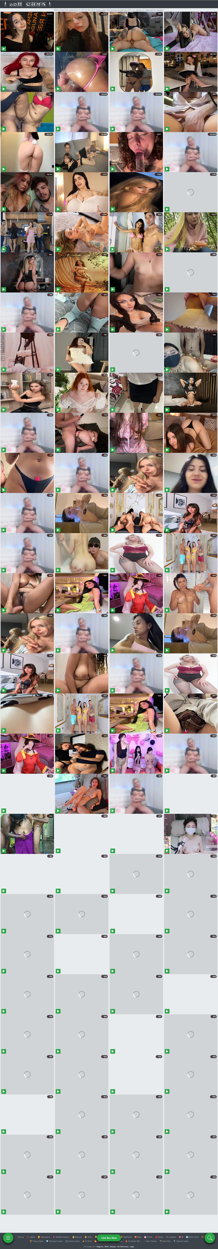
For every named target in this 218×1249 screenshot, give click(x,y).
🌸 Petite (148, 1237)
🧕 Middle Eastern (61, 1237)
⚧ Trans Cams (36, 1241)
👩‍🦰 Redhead (126, 1237)
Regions (100, 1247)
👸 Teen (88, 1237)
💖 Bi (181, 1237)
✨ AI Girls (87, 1241)
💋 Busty (159, 1237)
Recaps (113, 1247)
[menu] (8, 1238)
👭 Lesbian (171, 1237)
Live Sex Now (109, 1237)
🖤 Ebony (19, 1237)
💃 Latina (31, 1237)
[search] (210, 1238)
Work (107, 1247)
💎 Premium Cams (54, 1241)
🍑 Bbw (137, 1237)
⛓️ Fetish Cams (72, 1241)
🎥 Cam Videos (150, 1241)
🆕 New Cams (192, 1237)
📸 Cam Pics (165, 1241)
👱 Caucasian (44, 1237)
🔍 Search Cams (181, 1241)
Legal (132, 1247)
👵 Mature (77, 1237)
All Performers (122, 1247)
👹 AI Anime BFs (132, 1241)
